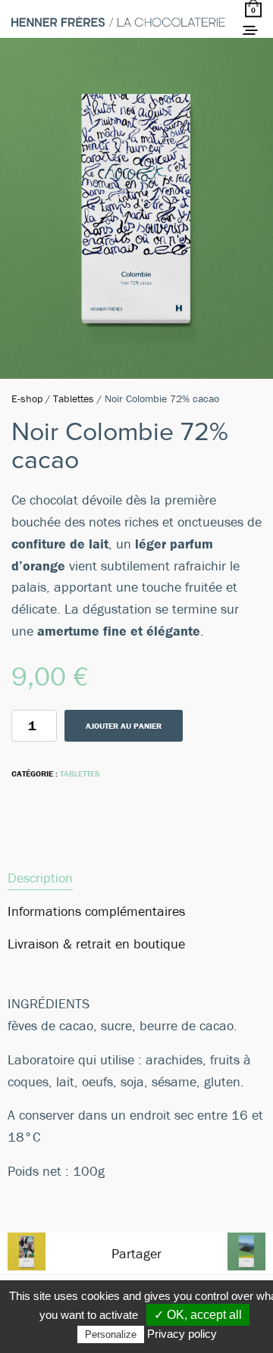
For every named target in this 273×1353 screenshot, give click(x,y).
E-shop (26, 398)
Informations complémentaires (96, 911)
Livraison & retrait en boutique (96, 943)
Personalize (110, 1334)
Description (40, 877)
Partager (136, 1253)
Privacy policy (182, 1333)
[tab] (136, 878)
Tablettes (73, 398)
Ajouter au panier (124, 725)
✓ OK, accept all (198, 1314)
